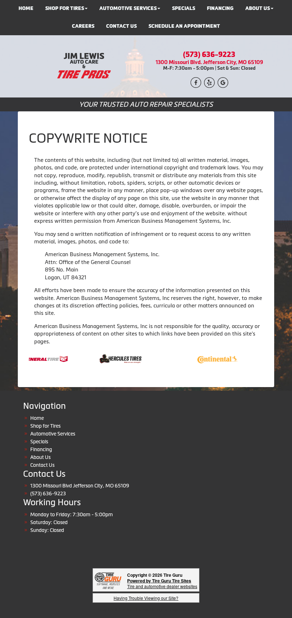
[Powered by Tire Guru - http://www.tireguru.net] (108, 580)
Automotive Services (52, 434)
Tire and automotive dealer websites (162, 583)
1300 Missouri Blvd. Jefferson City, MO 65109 (209, 62)
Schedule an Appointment (184, 26)
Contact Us (121, 26)
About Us (40, 457)
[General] (38, 358)
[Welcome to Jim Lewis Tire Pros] (82, 66)
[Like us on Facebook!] (196, 82)
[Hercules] (113, 358)
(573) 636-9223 (209, 54)
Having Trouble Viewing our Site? (146, 598)
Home (37, 418)
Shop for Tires (45, 426)
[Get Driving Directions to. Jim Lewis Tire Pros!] (223, 82)
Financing (41, 449)
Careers (83, 26)
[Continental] (210, 358)
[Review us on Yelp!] (209, 82)
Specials (39, 441)
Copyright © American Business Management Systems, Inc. (146, 610)
